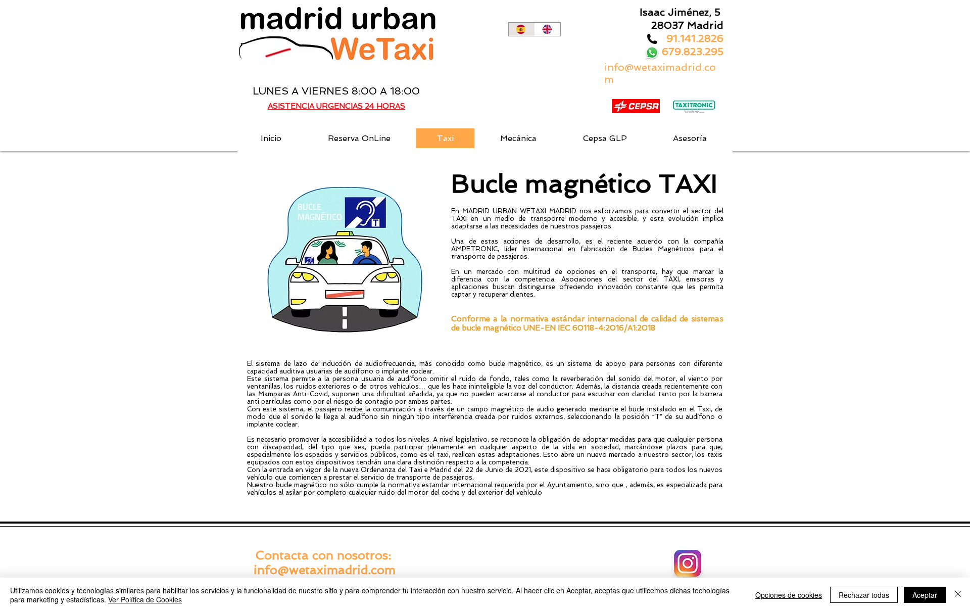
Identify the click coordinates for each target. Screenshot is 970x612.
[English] (548, 29)
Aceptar (924, 595)
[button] (271, 138)
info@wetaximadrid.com (325, 569)
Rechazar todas (864, 595)
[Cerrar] (958, 595)
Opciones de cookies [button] (788, 595)
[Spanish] (522, 29)
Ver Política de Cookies (145, 599)
